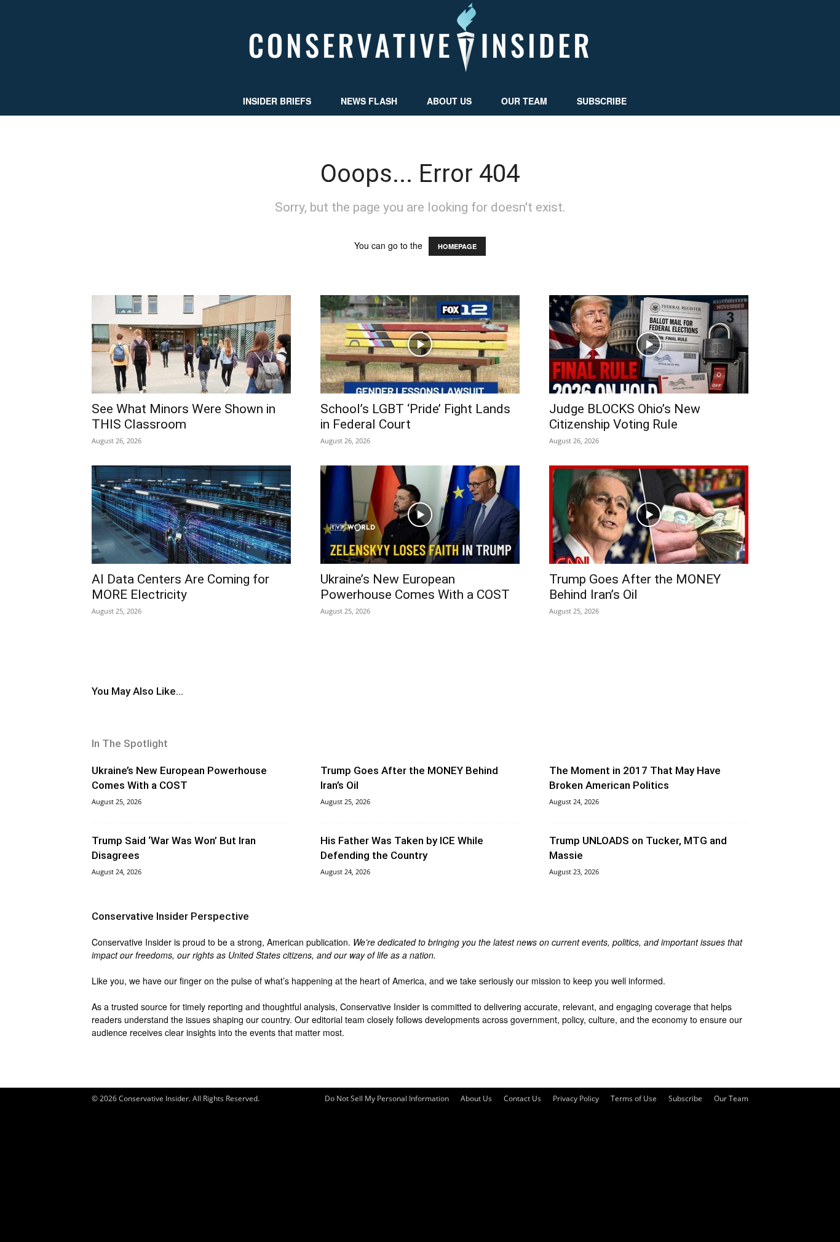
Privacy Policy (576, 1098)
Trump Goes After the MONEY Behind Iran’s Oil (635, 587)
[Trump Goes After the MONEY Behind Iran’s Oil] (648, 514)
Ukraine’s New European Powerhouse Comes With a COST (415, 587)
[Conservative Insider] (420, 43)
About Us (449, 101)
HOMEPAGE (457, 246)
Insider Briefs (277, 101)
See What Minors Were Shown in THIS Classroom (183, 416)
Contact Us (522, 1098)
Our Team (524, 101)
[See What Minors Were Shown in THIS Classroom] (191, 344)
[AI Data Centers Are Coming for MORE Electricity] (191, 514)
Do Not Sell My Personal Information (387, 1098)
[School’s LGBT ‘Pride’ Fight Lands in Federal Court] (420, 344)
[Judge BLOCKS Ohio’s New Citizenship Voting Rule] (648, 344)
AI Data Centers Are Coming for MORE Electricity (180, 587)
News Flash (369, 101)
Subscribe (602, 101)
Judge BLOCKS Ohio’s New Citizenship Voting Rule (624, 416)
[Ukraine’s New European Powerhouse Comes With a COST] (420, 514)
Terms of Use (634, 1098)
